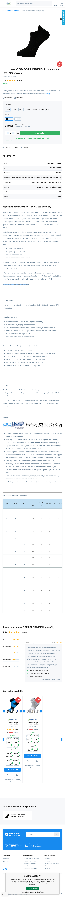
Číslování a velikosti (30, 863)
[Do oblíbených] (8, 775)
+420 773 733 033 (16, 846)
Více (46, 93)
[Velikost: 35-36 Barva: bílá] (32, 711)
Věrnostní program (30, 861)
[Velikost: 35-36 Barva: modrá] (17, 711)
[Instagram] (6, 869)
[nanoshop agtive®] (3, 10)
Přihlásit (56, 834)
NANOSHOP (48, 858)
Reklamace (48, 866)
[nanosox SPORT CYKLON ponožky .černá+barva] (12, 705)
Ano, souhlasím (33, 888)
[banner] (7, 3)
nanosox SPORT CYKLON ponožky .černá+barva (12, 723)
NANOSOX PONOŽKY (13, 11)
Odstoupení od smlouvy (31, 858)
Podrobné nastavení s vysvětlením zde (32, 892)
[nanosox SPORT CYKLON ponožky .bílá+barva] (32, 705)
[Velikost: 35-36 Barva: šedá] (12, 711)
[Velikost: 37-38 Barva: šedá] (37, 711)
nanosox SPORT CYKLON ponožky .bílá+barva (32, 723)
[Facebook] (3, 869)
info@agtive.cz (35, 846)
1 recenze (19, 80)
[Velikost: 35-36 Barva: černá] (7, 711)
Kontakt (47, 861)
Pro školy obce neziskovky (52, 863)
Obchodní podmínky (30, 868)
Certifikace (27, 866)
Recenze (47, 868)
